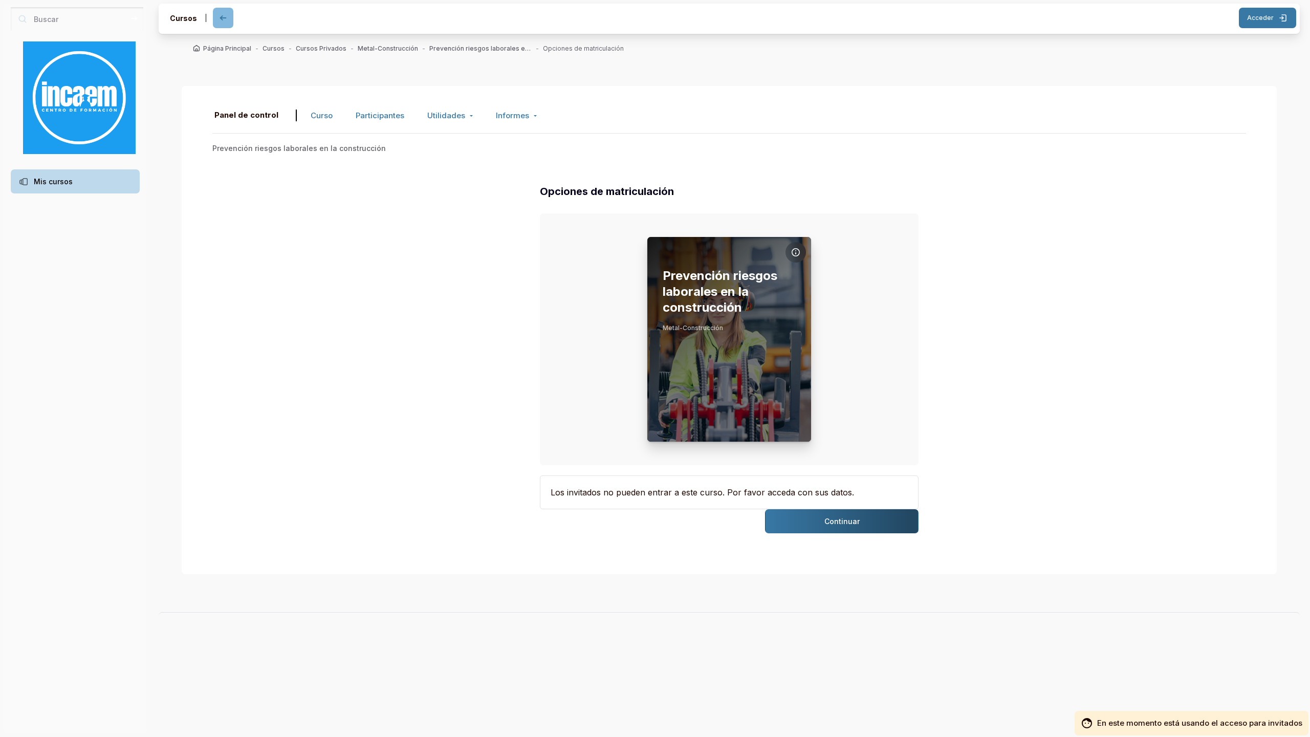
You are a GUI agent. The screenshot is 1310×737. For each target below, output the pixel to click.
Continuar (842, 521)
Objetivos (574, 273)
